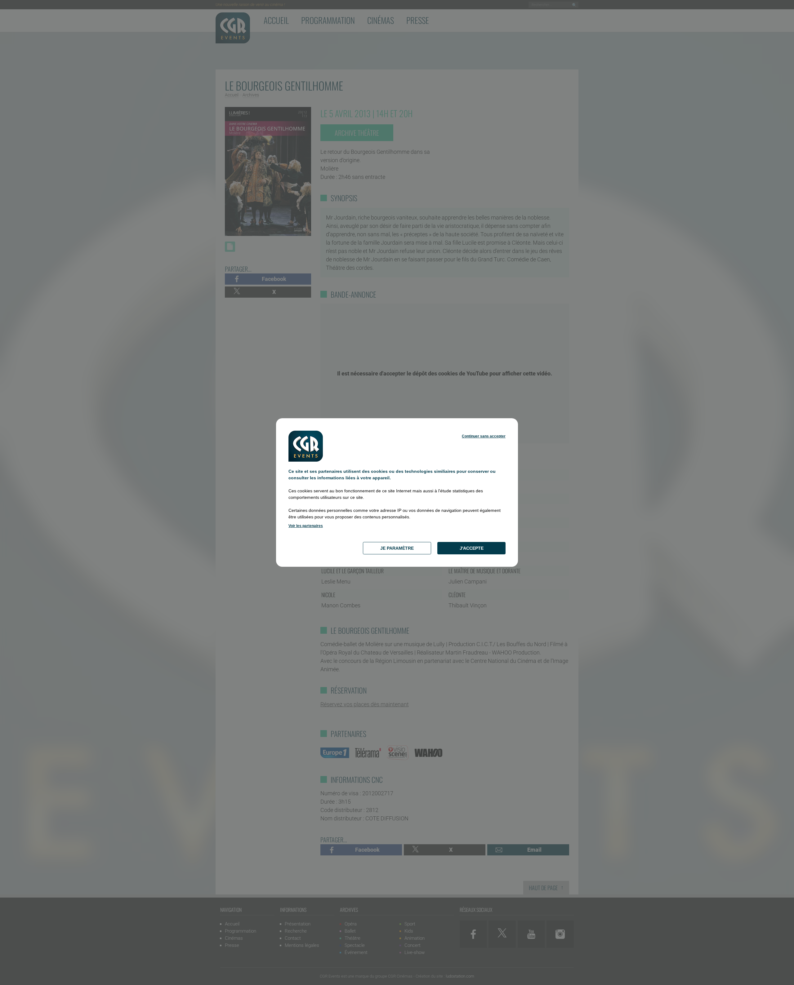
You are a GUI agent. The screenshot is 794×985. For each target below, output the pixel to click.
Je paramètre (397, 548)
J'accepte (472, 548)
